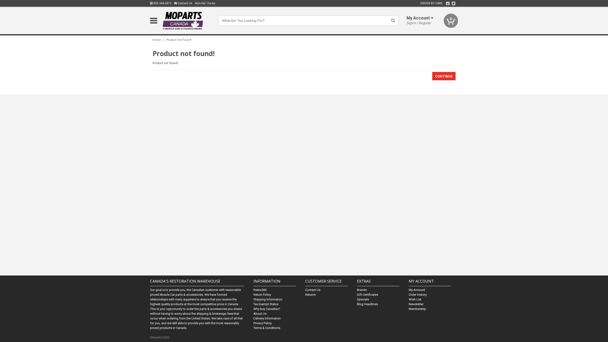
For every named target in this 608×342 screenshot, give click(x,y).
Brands (362, 290)
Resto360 (259, 290)
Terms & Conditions (266, 328)
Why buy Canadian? (266, 309)
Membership (417, 309)
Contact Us (184, 3)
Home (156, 40)
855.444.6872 (162, 3)
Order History (418, 294)
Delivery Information (267, 318)
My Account (417, 290)
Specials (363, 299)
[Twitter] (453, 3)
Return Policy (262, 294)
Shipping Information (267, 299)
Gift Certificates (367, 294)
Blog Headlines (367, 304)
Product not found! (178, 40)
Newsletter (416, 304)
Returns (310, 294)
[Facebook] (448, 3)
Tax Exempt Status (265, 304)
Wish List (415, 299)
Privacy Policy (262, 323)
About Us (259, 313)
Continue (444, 76)
